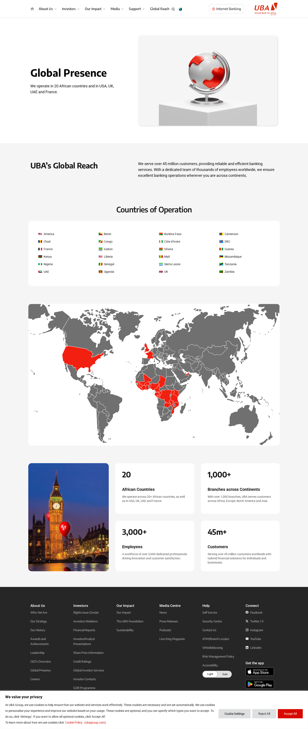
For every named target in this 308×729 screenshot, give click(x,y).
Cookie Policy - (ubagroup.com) (85, 722)
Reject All (264, 713)
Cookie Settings (235, 713)
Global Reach (159, 9)
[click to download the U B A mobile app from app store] (260, 671)
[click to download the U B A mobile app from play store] (260, 684)
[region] (154, 710)
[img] (32, 9)
